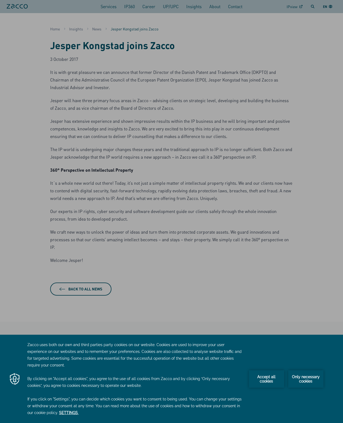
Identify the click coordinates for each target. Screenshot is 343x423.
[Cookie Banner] (171, 379)
